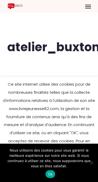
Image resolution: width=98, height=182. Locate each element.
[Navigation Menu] (88, 6)
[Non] (91, 162)
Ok (50, 174)
